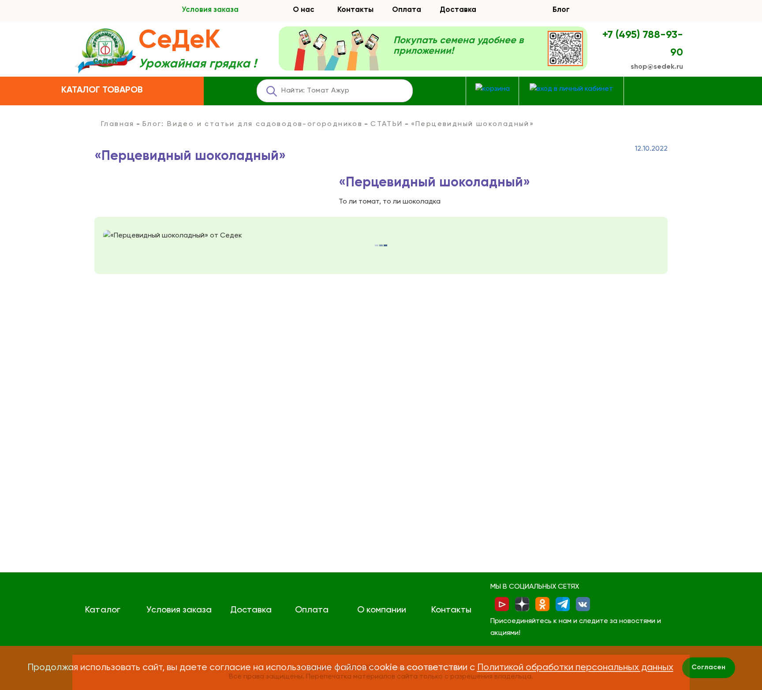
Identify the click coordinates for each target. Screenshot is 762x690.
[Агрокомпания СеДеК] (105, 51)
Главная (117, 124)
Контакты (355, 10)
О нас (303, 10)
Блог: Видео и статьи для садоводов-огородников (252, 124)
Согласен (708, 667)
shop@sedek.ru (657, 66)
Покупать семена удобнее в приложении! (458, 46)
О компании (381, 610)
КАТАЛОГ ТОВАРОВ (102, 90)
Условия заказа (210, 10)
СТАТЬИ (386, 124)
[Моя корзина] (492, 89)
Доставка (458, 10)
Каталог (102, 610)
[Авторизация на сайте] (571, 89)
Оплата (406, 10)
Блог (561, 10)
